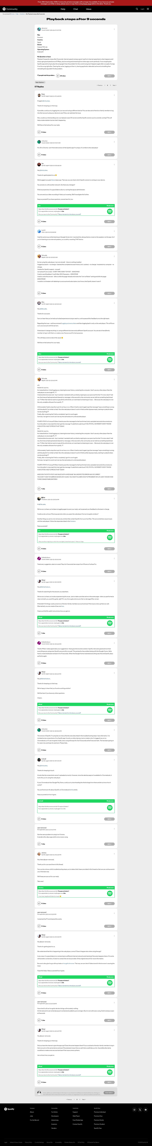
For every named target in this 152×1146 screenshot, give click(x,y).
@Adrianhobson (45, 587)
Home (12, 14)
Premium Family (99, 1120)
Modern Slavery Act (69, 1142)
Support (75, 1112)
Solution (72, 521)
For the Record (34, 1120)
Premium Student (99, 1124)
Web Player (76, 1116)
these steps (87, 4)
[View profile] (39, 29)
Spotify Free (98, 1128)
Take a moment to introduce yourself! (69, 214)
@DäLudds (43, 309)
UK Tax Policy (81, 1142)
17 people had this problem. (46, 75)
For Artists (54, 1112)
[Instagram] (134, 1110)
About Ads (49, 1142)
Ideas (88, 9)
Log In (142, 9)
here (62, 606)
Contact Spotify (77, 1124)
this (72, 790)
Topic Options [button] (40, 82)
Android (22, 14)
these (53, 180)
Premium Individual (100, 1112)
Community (12, 9)
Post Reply (109, 1093)
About (32, 1112)
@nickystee (46, 101)
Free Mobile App (78, 1120)
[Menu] (147, 9)
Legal (5, 1142)
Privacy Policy (28, 1142)
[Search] (136, 9)
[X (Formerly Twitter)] (140, 1110)
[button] (114, 29)
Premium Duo (98, 1116)
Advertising (54, 1120)
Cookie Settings (39, 1142)
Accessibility (58, 1142)
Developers (55, 1116)
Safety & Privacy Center (16, 1142)
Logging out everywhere (69, 323)
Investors (54, 1124)
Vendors (54, 1128)
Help (63, 9)
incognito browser (68, 963)
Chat (75, 9)
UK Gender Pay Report (93, 1142)
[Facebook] (146, 1110)
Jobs (31, 1116)
